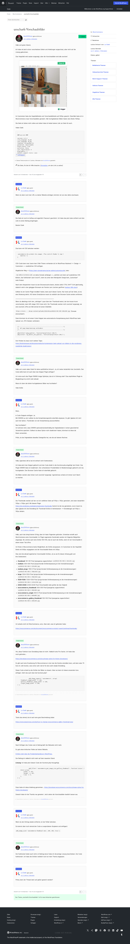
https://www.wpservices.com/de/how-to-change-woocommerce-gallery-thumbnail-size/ (44, 722)
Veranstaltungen (82, 917)
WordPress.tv (58, 923)
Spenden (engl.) (83, 920)
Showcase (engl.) (36, 914)
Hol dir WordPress (121, 3)
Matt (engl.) (105, 917)
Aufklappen (21, 155)
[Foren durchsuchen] (26, 19)
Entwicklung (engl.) (59, 920)
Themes (33, 917)
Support (56, 917)
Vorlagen (33, 923)
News (8, 917)
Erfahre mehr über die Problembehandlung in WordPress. (34, 754)
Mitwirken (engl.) (83, 914)
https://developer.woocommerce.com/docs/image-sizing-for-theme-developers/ (42, 659)
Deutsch (26, 932)
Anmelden (44, 165)
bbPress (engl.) (106, 920)
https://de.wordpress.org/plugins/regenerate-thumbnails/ (34, 506)
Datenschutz (11, 923)
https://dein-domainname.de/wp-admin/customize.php (47, 270)
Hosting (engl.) (11, 920)
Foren (8, 9)
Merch (80, 923)
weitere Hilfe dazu (71, 287)
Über (8, 914)
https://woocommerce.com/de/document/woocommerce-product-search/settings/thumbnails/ (46, 628)
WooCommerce (17, 14)
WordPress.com (106, 914)
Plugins (33, 920)
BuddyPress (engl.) (107, 923)
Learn (55, 914)
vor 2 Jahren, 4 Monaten (30, 39)
